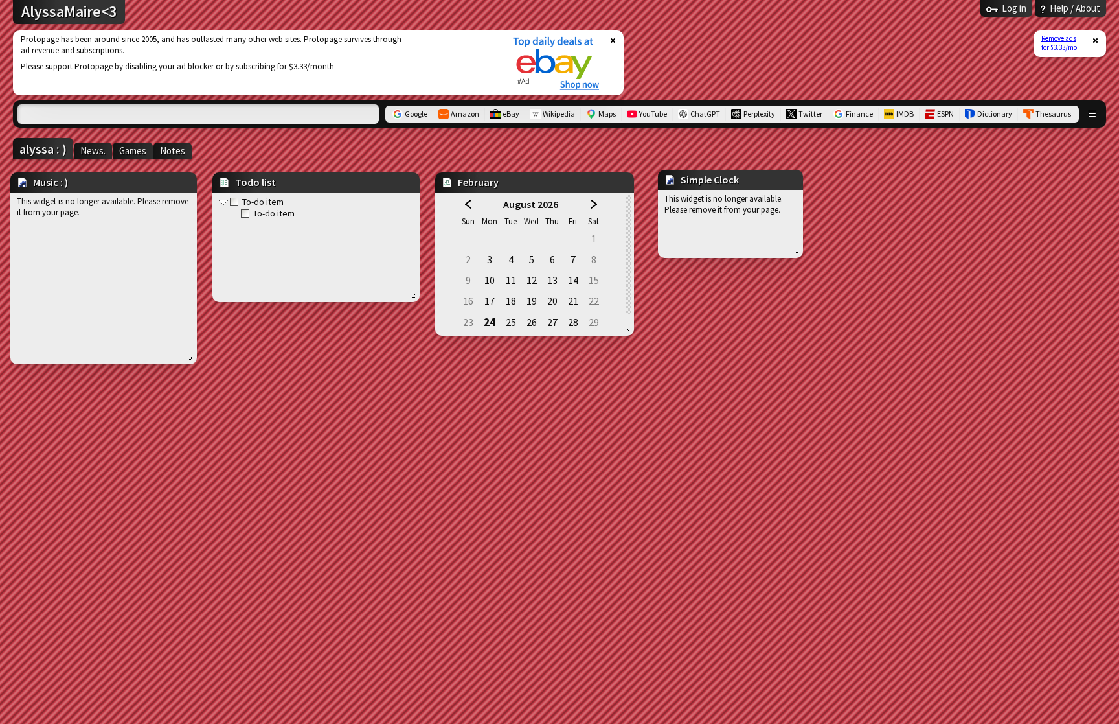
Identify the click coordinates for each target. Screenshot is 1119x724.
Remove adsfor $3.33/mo (1059, 43)
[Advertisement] (254, 63)
